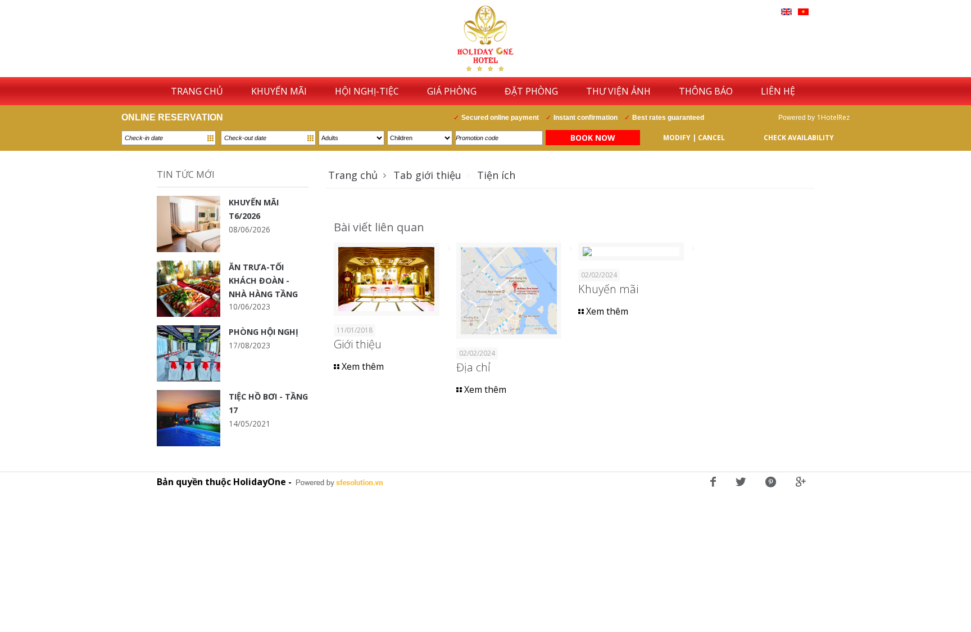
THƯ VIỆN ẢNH (618, 91)
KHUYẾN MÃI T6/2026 (254, 209)
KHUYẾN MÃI (279, 91)
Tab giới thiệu (427, 175)
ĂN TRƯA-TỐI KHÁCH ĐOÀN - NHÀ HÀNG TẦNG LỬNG (263, 281)
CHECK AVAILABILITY (799, 137)
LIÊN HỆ (778, 91)
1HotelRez (833, 117)
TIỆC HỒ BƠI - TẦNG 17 (268, 403)
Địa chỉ (473, 367)
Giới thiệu (358, 344)
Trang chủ (353, 175)
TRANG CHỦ (197, 91)
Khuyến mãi (608, 289)
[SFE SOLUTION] (339, 483)
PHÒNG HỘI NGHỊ (263, 331)
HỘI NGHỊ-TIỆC (367, 91)
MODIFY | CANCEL (694, 137)
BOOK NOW (592, 137)
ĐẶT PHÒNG (531, 91)
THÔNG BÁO (706, 91)
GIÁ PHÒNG (452, 91)
